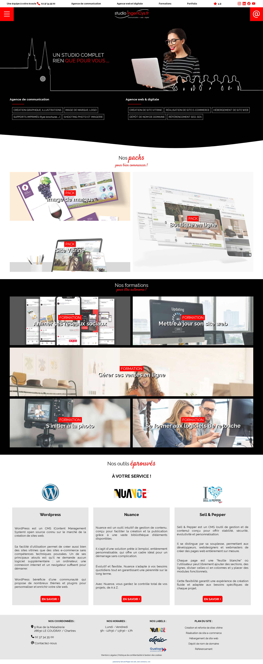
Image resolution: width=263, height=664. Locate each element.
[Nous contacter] (256, 14)
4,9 (219, 3)
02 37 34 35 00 (44, 637)
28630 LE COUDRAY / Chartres (53, 630)
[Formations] (158, 650)
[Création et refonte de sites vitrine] (158, 630)
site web (133, 661)
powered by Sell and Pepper (121, 661)
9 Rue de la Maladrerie (49, 627)
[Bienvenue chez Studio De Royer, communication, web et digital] (132, 14)
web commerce (142, 661)
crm (149, 661)
